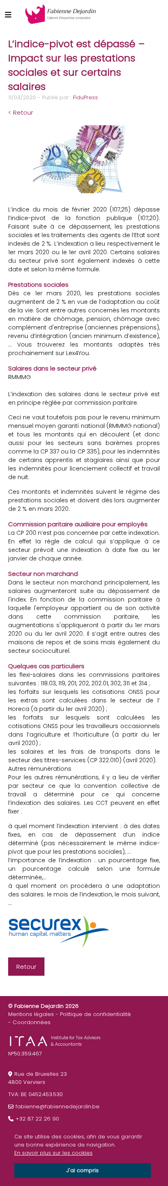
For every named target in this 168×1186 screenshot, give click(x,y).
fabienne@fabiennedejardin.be (57, 1106)
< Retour (20, 112)
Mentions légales (31, 1014)
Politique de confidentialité (95, 1014)
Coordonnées (32, 1022)
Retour (26, 966)
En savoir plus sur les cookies (53, 1153)
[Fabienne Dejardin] (60, 14)
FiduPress (85, 97)
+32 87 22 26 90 (37, 1119)
